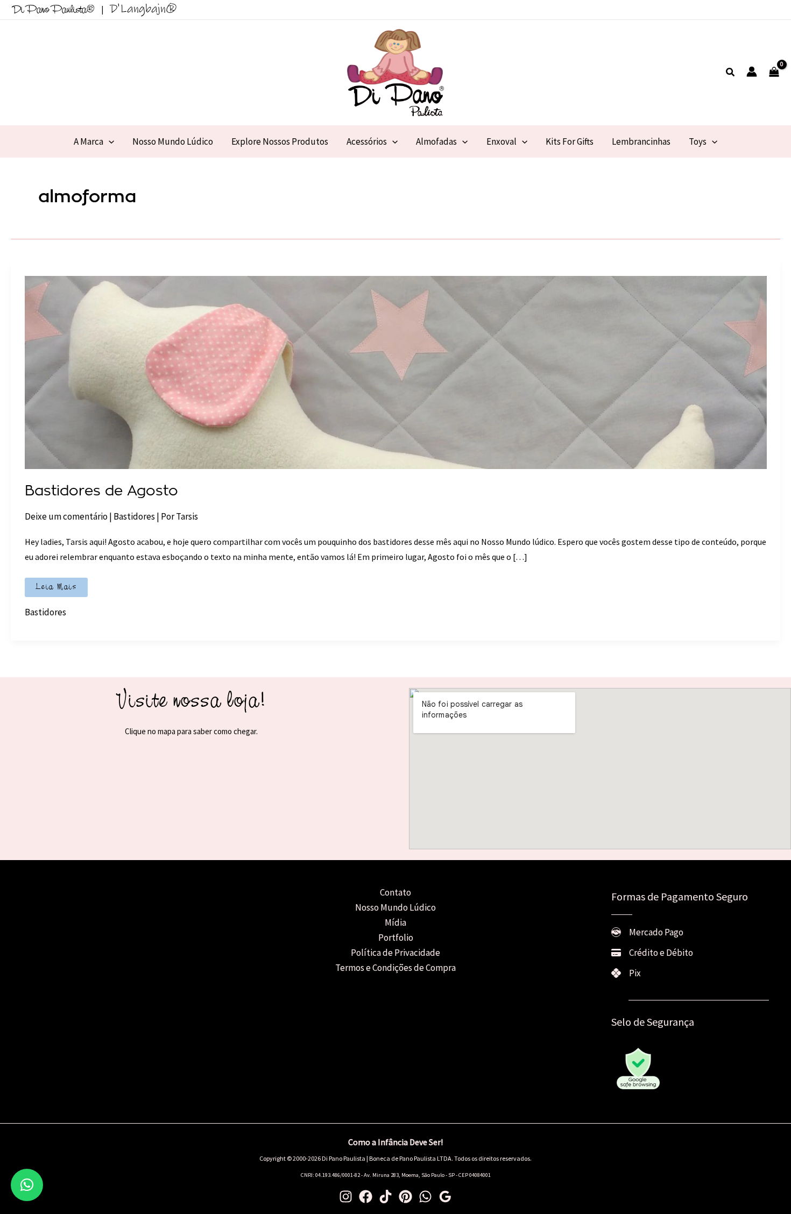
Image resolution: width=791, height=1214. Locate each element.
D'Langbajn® (143, 9)
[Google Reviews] (445, 1196)
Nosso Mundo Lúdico (395, 907)
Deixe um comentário (66, 516)
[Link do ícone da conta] (751, 71)
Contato (395, 892)
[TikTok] (385, 1196)
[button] (731, 73)
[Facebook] (365, 1196)
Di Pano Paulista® (53, 10)
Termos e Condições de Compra (395, 968)
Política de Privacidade (395, 953)
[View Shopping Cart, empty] (774, 73)
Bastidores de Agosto (101, 491)
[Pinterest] (405, 1196)
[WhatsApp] (425, 1196)
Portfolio (395, 937)
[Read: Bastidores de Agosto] (396, 372)
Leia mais (57, 589)
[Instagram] (345, 1196)
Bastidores (134, 516)
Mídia (395, 922)
